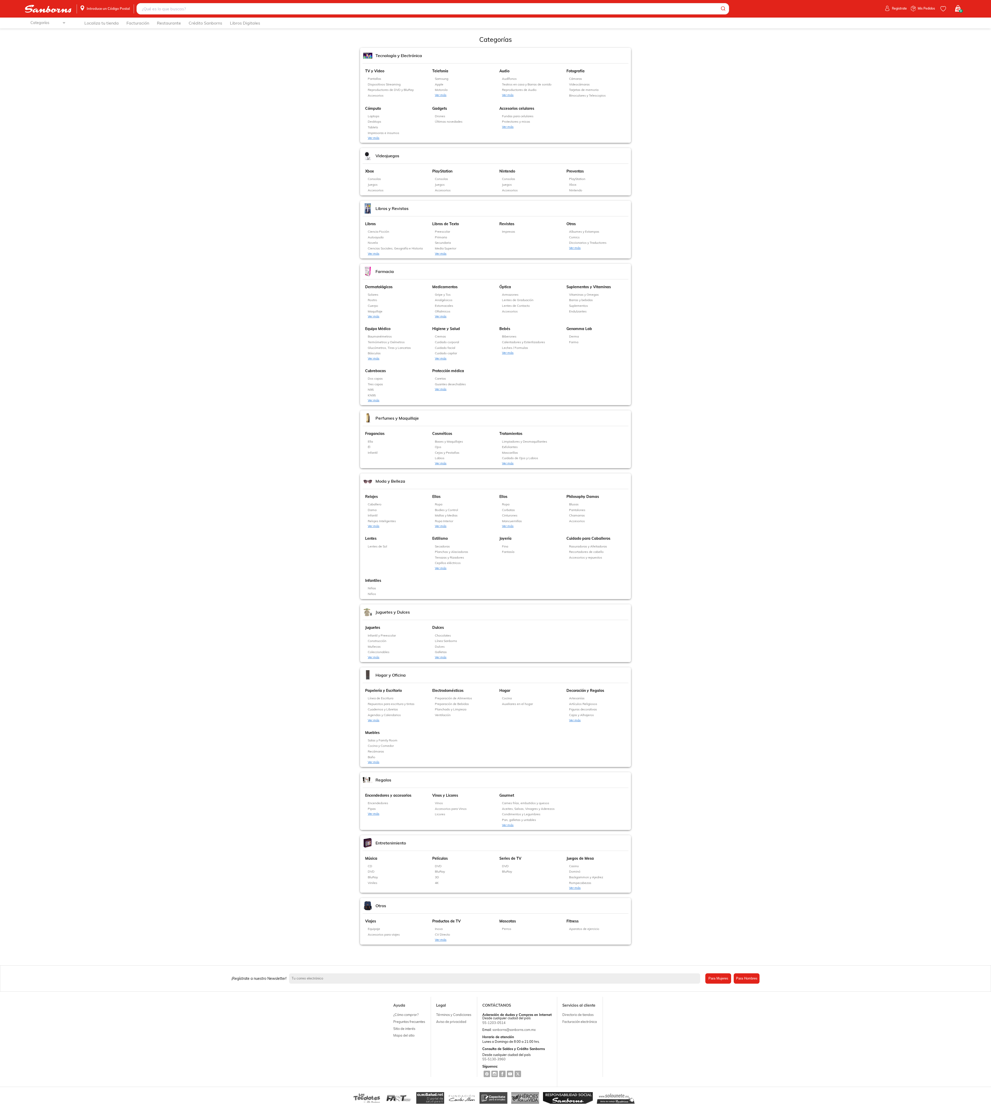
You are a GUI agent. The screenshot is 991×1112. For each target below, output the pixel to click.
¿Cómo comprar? (406, 1015)
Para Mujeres (718, 978)
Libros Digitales (245, 23)
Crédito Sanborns (205, 23)
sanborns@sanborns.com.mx (514, 1030)
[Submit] (723, 8)
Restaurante (169, 23)
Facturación (137, 23)
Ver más (440, 95)
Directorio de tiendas (578, 1015)
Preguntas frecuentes (409, 1022)
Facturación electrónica (579, 1022)
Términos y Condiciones (453, 1015)
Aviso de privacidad (451, 1022)
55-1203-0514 (494, 1023)
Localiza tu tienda (101, 23)
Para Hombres (746, 978)
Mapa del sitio (403, 1035)
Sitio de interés (404, 1029)
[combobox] (433, 8)
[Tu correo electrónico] (496, 978)
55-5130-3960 (494, 1059)
